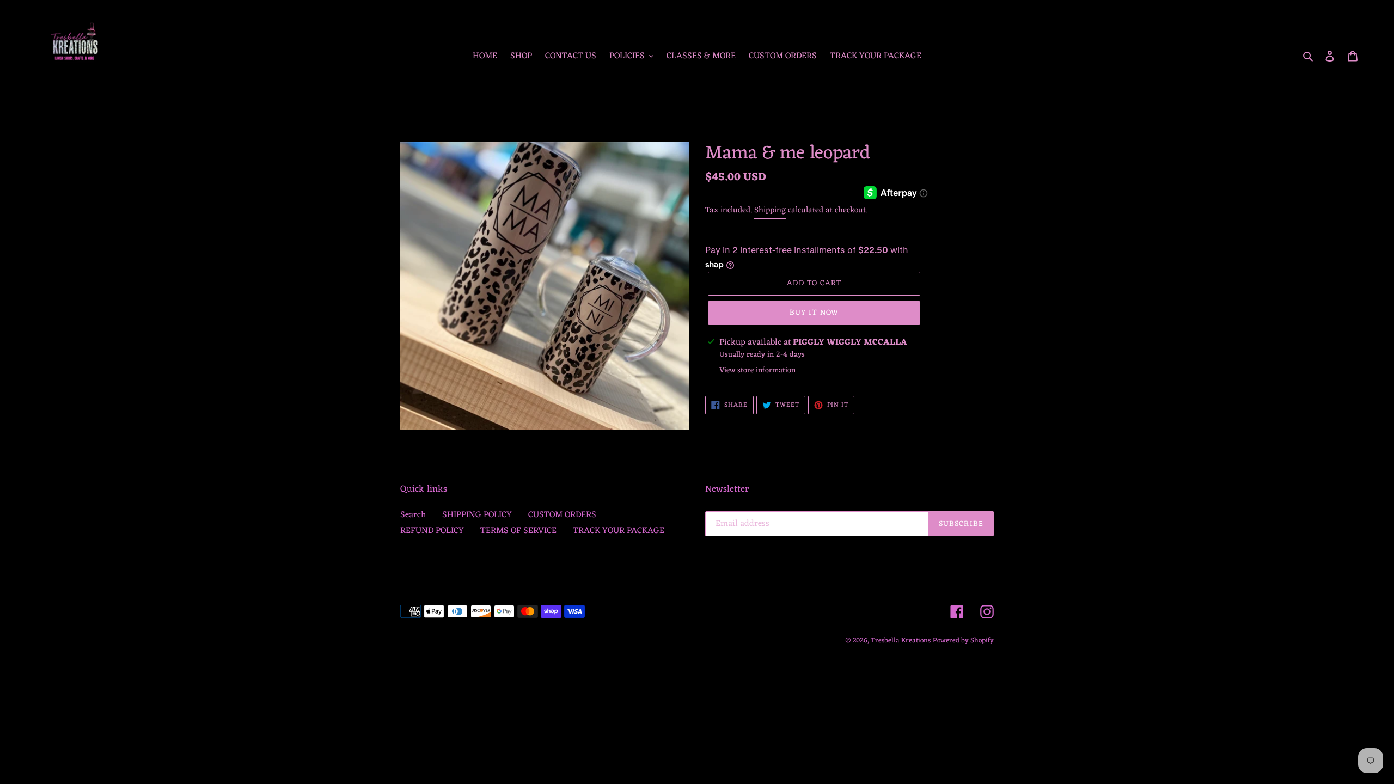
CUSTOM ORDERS (562, 515)
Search (413, 515)
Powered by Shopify (963, 640)
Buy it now (814, 313)
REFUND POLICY (432, 530)
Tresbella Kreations (901, 640)
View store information (757, 370)
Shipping (770, 210)
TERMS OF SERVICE (518, 530)
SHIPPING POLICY (477, 515)
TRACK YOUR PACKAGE (618, 530)
